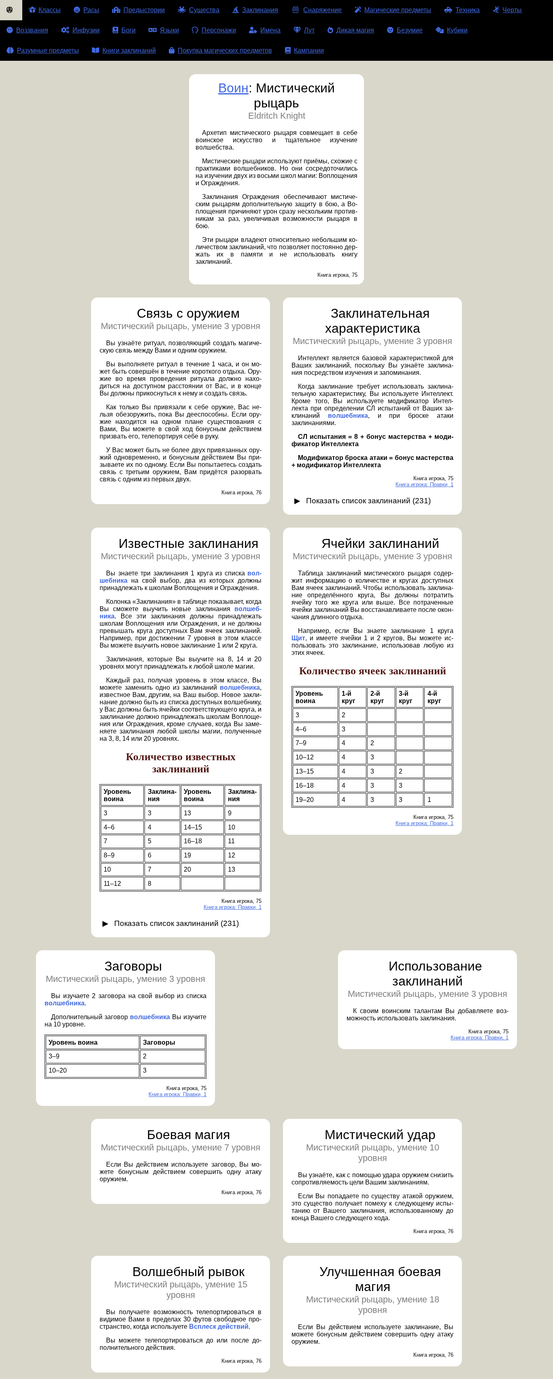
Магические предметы (397, 9)
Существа (204, 9)
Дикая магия (355, 30)
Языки (169, 30)
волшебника (348, 415)
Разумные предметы (48, 50)
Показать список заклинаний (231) (368, 500)
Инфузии (86, 30)
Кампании (309, 50)
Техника (467, 9)
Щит (298, 638)
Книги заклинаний (129, 50)
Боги (128, 30)
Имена (270, 30)
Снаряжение (322, 9)
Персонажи (219, 30)
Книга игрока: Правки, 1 (424, 484)
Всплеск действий (219, 1326)
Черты (512, 9)
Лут (309, 30)
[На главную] (11, 10)
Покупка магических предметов (225, 50)
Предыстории (144, 9)
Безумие (410, 30)
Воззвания (32, 30)
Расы (91, 9)
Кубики (457, 30)
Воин (233, 88)
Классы (49, 9)
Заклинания (260, 9)
